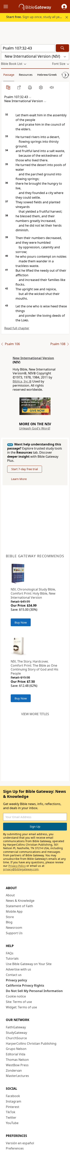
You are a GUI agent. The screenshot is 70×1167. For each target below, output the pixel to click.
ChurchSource (16, 1038)
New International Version (33, 358)
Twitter (11, 1117)
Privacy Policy (17, 866)
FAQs (9, 953)
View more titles (35, 714)
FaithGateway (16, 1027)
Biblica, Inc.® (22, 381)
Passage (8, 75)
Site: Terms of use (19, 1002)
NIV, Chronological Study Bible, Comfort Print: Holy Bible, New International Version (33, 593)
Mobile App (14, 911)
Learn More (19, 479)
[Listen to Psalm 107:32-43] (52, 87)
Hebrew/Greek (47, 75)
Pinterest (12, 1107)
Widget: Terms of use (21, 1007)
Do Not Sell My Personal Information (34, 991)
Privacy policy (16, 980)
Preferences (15, 1148)
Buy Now (21, 622)
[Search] (62, 48)
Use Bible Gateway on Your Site (29, 964)
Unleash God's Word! (34, 428)
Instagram (13, 1101)
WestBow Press (17, 1065)
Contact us (14, 975)
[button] (64, 6)
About (10, 895)
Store (10, 917)
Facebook (13, 1096)
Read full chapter (16, 328)
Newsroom (14, 927)
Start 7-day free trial (24, 469)
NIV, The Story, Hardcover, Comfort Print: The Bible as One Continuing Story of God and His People (34, 667)
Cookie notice (16, 996)
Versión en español (20, 1143)
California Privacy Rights (25, 985)
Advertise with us (18, 969)
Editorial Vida (15, 1054)
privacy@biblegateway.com (20, 869)
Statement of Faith (19, 906)
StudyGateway (16, 1032)
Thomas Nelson (17, 1059)
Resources (25, 75)
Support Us (14, 933)
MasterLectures (17, 1076)
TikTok (10, 1112)
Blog (9, 922)
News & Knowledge (20, 900)
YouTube (12, 1123)
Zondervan (14, 1070)
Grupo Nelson (16, 1049)
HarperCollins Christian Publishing (31, 1043)
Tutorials (12, 958)
